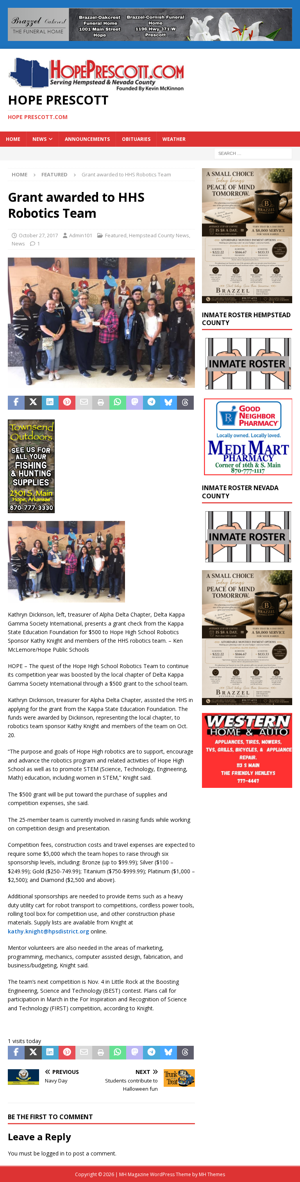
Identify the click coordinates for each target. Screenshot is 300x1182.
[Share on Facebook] (16, 403)
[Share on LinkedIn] (50, 403)
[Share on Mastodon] (134, 403)
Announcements (87, 139)
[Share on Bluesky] (168, 403)
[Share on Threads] (185, 403)
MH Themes (212, 1174)
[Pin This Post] (67, 403)
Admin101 (80, 235)
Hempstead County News (159, 235)
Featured (116, 235)
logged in (52, 1153)
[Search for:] (253, 152)
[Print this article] (100, 403)
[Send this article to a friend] (83, 403)
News (39, 139)
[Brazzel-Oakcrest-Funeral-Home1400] (150, 36)
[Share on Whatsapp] (117, 403)
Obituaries (136, 139)
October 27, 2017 (38, 235)
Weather (174, 139)
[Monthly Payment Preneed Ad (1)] (247, 298)
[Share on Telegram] (151, 403)
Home (13, 139)
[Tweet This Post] (33, 403)
